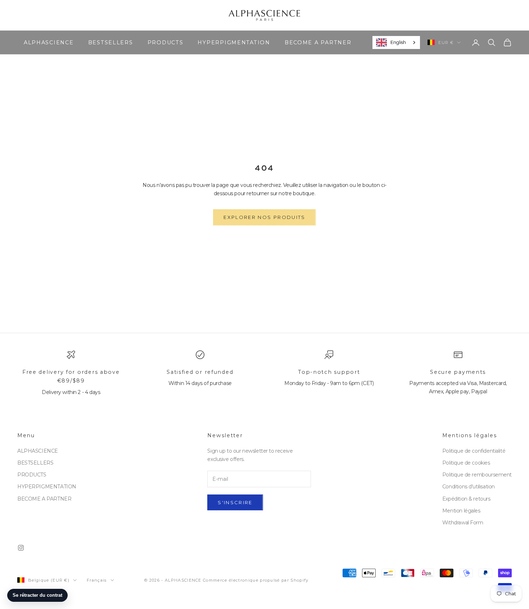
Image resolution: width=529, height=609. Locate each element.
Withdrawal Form (462, 522)
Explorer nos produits (264, 217)
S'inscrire (235, 502)
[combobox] (396, 42)
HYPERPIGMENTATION (234, 42)
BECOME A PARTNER (318, 42)
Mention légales (461, 510)
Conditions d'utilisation (468, 486)
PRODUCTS (166, 42)
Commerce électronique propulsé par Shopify (255, 580)
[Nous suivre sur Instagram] (20, 547)
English (398, 42)
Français (97, 580)
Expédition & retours (466, 499)
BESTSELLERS (110, 42)
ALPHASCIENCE (49, 42)
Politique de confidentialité (473, 451)
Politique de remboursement (477, 474)
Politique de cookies (466, 463)
